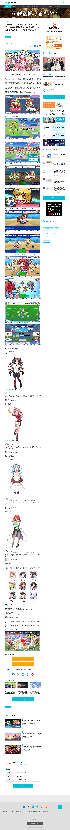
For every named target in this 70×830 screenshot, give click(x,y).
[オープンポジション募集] (54, 27)
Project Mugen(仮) (57, 231)
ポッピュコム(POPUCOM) (48, 231)
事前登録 (18, 39)
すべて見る (23, 699)
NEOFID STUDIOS (47, 241)
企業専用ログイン (34, 823)
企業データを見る (22, 785)
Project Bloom (46, 236)
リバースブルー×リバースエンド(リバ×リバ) (51, 233)
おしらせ (54, 811)
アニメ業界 (49, 6)
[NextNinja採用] (54, 209)
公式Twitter (23, 664)
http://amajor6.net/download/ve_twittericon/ (14, 605)
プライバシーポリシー (64, 811)
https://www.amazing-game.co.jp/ (19, 764)
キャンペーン (8, 21)
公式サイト (23, 659)
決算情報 (42, 6)
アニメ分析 (57, 6)
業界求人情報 (26, 6)
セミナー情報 (35, 6)
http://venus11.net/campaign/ (11, 618)
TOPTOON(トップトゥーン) (48, 228)
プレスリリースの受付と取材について (33, 811)
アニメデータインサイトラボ (58, 225)
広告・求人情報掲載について (17, 811)
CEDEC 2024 (57, 228)
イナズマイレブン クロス (48, 225)
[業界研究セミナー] (54, 42)
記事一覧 (8, 6)
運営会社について (5, 811)
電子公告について (46, 811)
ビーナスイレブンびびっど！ (10, 39)
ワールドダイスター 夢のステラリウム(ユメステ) (51, 238)
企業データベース (17, 6)
